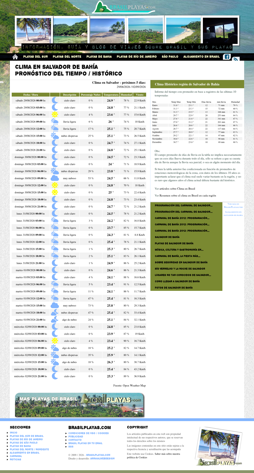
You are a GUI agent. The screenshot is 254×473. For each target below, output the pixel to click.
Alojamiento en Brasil (202, 56)
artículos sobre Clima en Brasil (177, 188)
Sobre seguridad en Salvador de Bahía (181, 262)
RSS (70, 446)
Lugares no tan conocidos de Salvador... (183, 275)
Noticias (15, 459)
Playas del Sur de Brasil (27, 435)
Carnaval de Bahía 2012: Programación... (182, 218)
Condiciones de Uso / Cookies (88, 433)
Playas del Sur (35, 56)
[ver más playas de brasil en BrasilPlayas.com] (79, 416)
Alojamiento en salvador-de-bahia (233, 213)
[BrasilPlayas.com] (15, 57)
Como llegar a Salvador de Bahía (177, 281)
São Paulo (170, 56)
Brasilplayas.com (89, 427)
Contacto (75, 439)
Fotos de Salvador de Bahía (174, 287)
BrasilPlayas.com (98, 454)
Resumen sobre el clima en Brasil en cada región (188, 195)
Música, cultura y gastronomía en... (179, 249)
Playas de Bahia (99, 56)
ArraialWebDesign (102, 458)
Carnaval (16, 456)
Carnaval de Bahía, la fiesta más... (177, 256)
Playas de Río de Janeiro (137, 56)
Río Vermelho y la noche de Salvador (180, 268)
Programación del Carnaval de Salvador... (184, 205)
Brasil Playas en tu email (85, 443)
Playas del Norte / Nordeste (29, 449)
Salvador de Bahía (167, 237)
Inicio (13, 432)
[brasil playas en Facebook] (226, 56)
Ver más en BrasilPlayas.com (233, 205)
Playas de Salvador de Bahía (174, 243)
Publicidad (75, 436)
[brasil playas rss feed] (235, 59)
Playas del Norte (67, 56)
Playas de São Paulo (24, 442)
